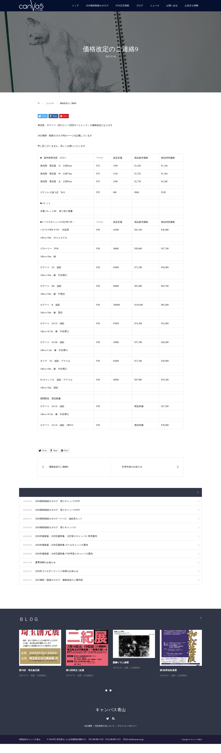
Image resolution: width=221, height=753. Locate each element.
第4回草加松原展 (80, 670)
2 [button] (110, 690)
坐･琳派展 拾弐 (173, 670)
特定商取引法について (104, 726)
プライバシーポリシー (127, 726)
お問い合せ (172, 5)
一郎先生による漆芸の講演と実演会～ (138, 670)
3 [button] (115, 690)
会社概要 (88, 726)
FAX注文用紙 (122, 5)
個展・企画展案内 (44, 668)
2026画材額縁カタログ (97, 5)
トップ (75, 5)
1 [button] (106, 690)
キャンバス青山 (110, 709)
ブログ (139, 5)
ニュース (154, 5)
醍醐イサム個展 (33, 662)
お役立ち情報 (191, 5)
